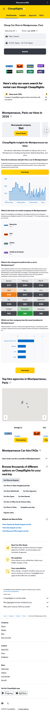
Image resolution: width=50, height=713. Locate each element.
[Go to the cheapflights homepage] (16, 9)
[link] (21, 133)
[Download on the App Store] (21, 693)
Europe (11, 616)
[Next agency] (44, 417)
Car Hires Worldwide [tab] (11, 491)
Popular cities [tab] (9, 513)
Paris (24, 616)
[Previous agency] (5, 417)
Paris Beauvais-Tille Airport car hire (16, 531)
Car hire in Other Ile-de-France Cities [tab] (17, 502)
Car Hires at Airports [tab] (11, 480)
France (18, 616)
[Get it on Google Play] (7, 693)
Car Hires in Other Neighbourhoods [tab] (17, 486)
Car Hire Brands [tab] (24, 496)
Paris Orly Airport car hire (12, 528)
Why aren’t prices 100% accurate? (16, 607)
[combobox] (11, 31)
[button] (47, 2)
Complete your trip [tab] (28, 507)
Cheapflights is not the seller (14, 598)
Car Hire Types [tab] (9, 496)
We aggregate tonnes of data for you (17, 602)
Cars (5, 616)
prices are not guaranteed (10, 591)
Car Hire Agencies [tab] (29, 491)
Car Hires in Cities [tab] (10, 507)
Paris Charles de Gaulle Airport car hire (17, 524)
